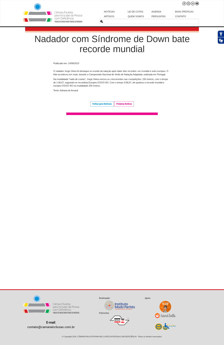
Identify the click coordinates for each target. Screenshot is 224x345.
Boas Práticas (184, 11)
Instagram (188, 3)
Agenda (156, 11)
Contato (180, 16)
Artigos (109, 16)
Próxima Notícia (124, 103)
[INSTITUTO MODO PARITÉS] (119, 305)
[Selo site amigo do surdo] (165, 307)
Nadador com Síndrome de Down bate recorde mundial (112, 44)
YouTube (197, 3)
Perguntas (158, 16)
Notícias (109, 11)
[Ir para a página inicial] (52, 12)
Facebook (184, 3)
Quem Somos (136, 16)
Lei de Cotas (135, 11)
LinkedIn (193, 3)
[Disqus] (112, 161)
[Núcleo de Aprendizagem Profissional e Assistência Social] (165, 326)
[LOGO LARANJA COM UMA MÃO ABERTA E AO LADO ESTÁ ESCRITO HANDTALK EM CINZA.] (165, 315)
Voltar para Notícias (102, 103)
